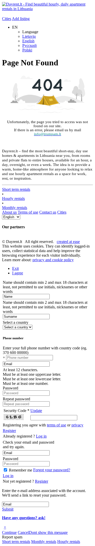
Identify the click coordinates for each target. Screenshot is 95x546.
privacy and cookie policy (53, 260)
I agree (17, 273)
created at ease (68, 241)
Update (36, 410)
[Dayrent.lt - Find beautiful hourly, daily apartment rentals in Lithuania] (47, 9)
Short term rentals (16, 189)
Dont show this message (48, 532)
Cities (6, 18)
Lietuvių (29, 36)
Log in (41, 436)
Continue (9, 532)
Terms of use (28, 212)
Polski (27, 50)
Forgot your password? (51, 470)
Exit (15, 268)
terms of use (56, 425)
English (28, 41)
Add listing (21, 18)
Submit (7, 509)
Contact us (47, 212)
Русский (29, 45)
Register (9, 430)
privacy (77, 425)
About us (9, 212)
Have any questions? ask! (23, 518)
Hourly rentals (13, 198)
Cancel (23, 532)
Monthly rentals (14, 207)
